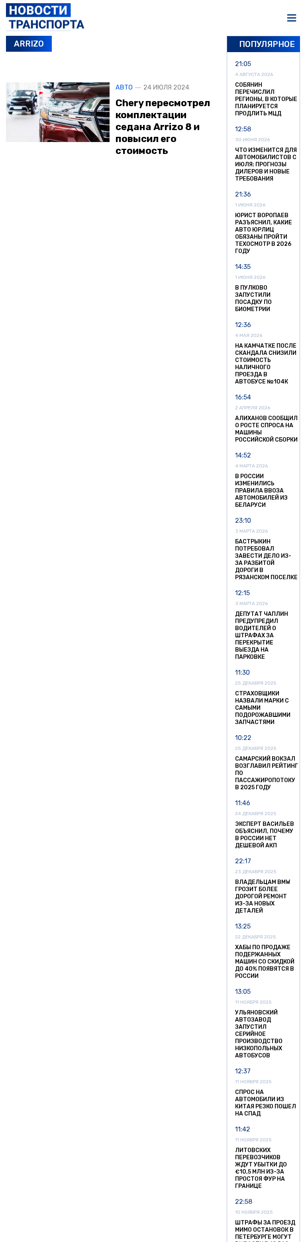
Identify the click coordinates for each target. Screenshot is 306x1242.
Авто (124, 87)
